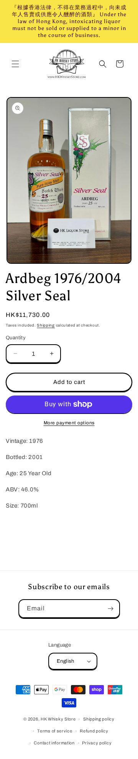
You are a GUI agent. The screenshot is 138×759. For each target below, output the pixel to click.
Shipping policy (99, 719)
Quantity (16, 337)
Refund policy (94, 731)
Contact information (54, 743)
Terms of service (54, 731)
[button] (15, 63)
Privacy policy (97, 743)
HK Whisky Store (58, 719)
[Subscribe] (110, 608)
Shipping (46, 325)
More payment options (69, 423)
